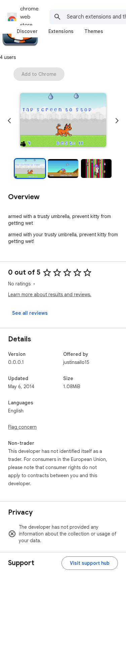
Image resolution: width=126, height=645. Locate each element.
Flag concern (22, 427)
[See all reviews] (30, 313)
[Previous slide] (9, 120)
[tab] (27, 31)
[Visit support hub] (89, 563)
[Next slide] (117, 120)
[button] (63, 120)
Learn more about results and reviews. (49, 294)
